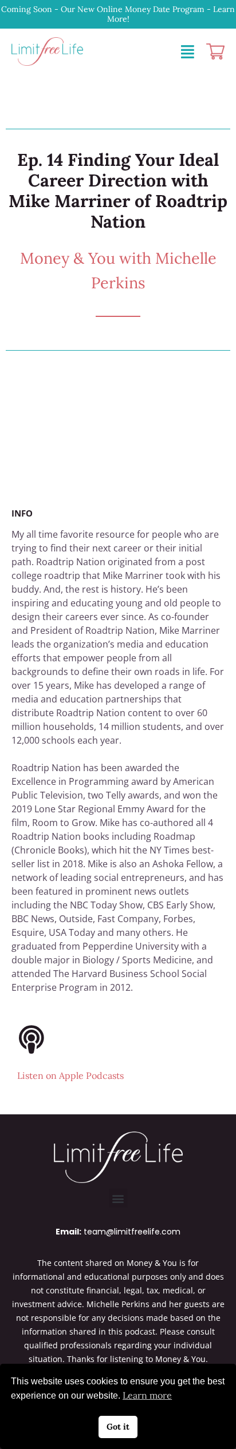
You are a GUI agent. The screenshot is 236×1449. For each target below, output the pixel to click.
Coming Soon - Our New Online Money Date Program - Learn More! (118, 14)
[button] (118, 1198)
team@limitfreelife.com (132, 1231)
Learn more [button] (147, 1395)
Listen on (70, 1075)
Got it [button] (118, 1427)
